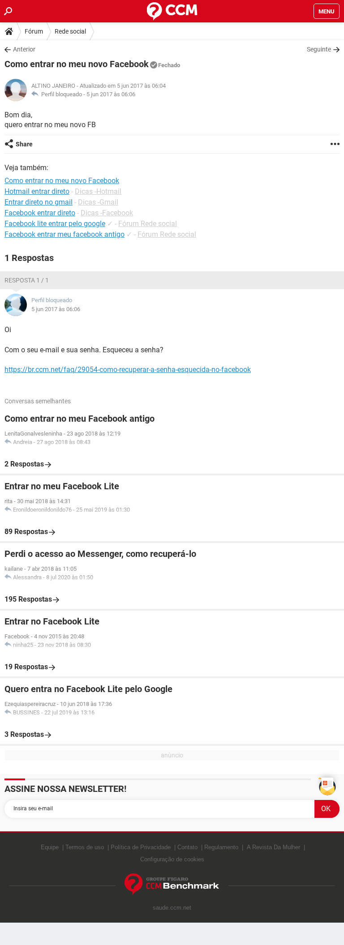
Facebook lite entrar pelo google (54, 223)
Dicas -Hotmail (98, 191)
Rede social (70, 31)
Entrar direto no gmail (38, 202)
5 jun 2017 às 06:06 (110, 94)
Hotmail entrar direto (36, 191)
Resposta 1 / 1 (26, 280)
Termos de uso (84, 847)
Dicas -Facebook (107, 213)
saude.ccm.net (172, 907)
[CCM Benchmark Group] (172, 884)
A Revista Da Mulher (273, 847)
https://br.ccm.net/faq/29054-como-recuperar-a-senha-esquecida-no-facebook (127, 369)
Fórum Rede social (147, 223)
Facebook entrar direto (39, 213)
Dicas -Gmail (98, 202)
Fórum (34, 31)
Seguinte (319, 49)
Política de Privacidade (141, 847)
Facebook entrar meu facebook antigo (64, 234)
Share (24, 144)
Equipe (50, 847)
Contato (187, 847)
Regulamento (221, 847)
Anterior (24, 49)
